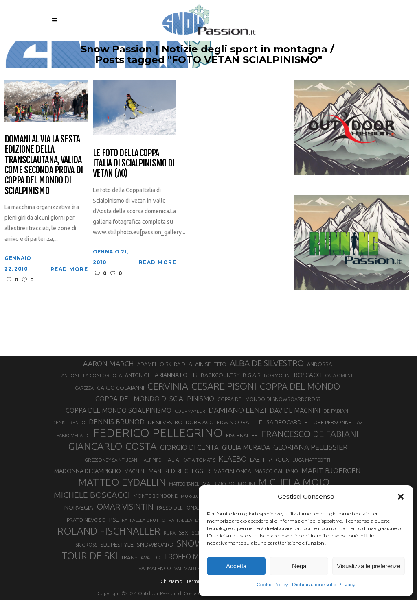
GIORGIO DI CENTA (189, 447)
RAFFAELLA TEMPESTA (191, 520)
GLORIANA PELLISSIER (310, 447)
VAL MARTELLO (191, 568)
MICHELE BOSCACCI (92, 495)
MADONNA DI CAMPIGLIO (87, 470)
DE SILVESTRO (165, 422)
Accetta (236, 566)
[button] (401, 497)
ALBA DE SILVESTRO (267, 363)
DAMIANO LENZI (237, 410)
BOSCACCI (308, 374)
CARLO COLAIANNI (120, 387)
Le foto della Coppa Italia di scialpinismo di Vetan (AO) (133, 163)
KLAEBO (233, 459)
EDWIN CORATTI (236, 422)
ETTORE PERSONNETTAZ (334, 422)
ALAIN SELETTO (207, 364)
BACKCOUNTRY (220, 375)
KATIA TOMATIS (198, 460)
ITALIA (171, 460)
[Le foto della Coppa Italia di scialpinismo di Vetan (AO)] (134, 107)
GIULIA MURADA (246, 447)
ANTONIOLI (138, 375)
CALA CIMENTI (339, 375)
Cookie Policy (272, 584)
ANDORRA (319, 364)
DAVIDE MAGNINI (295, 410)
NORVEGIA (78, 507)
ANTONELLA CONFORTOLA (91, 375)
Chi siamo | (172, 581)
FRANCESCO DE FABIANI (310, 434)
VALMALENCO (154, 568)
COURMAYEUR (190, 411)
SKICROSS (86, 545)
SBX (183, 532)
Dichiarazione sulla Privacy (324, 584)
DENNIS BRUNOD (117, 421)
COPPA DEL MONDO (300, 386)
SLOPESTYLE (117, 544)
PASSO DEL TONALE (180, 508)
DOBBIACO (200, 422)
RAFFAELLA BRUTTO (143, 520)
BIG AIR (252, 375)
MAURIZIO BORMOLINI (228, 484)
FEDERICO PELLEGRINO (158, 433)
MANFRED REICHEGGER (179, 471)
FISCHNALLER (242, 435)
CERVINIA (167, 386)
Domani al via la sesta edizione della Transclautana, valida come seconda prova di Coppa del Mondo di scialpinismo (43, 165)
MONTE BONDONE (155, 496)
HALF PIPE (150, 460)
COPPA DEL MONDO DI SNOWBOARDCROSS (268, 399)
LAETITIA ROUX (269, 459)
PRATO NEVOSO (86, 520)
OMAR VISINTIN (125, 506)
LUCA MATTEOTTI (311, 460)
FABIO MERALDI (73, 435)
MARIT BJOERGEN (331, 470)
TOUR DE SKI (89, 555)
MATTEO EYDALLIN (122, 482)
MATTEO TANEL (184, 484)
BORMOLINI (277, 375)
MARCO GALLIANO (276, 471)
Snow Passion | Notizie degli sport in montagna (204, 49)
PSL (114, 519)
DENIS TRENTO (69, 422)
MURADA (190, 496)
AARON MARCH (108, 363)
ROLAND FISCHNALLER (108, 531)
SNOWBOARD (155, 544)
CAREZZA (84, 388)
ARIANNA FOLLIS (176, 375)
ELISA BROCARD (280, 422)
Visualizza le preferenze (368, 566)
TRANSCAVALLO (140, 557)
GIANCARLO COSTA (112, 446)
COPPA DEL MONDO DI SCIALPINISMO (154, 398)
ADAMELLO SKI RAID (161, 364)
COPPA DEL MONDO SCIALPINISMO (118, 410)
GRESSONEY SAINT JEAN (111, 460)
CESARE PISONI (224, 386)
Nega (299, 566)
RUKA (170, 532)
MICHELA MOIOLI (297, 482)
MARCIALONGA (232, 471)
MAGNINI (134, 471)
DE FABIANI (336, 411)
